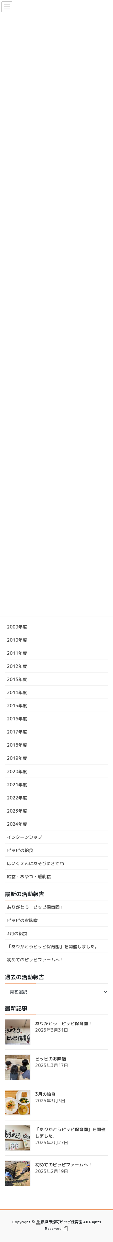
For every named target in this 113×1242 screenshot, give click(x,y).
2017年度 (17, 732)
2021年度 (17, 785)
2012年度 (17, 666)
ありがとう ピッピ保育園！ (35, 907)
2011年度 (17, 653)
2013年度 (17, 679)
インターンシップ (24, 837)
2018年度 (17, 745)
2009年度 (17, 627)
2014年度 (17, 692)
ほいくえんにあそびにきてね (35, 863)
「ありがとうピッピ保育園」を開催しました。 (53, 946)
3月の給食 (17, 933)
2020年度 (17, 771)
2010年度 (17, 640)
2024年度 (17, 824)
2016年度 (17, 719)
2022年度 (17, 798)
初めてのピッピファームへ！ (35, 960)
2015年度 (17, 706)
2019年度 (17, 758)
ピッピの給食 (20, 850)
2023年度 (17, 811)
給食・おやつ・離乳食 (29, 876)
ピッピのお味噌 (22, 920)
